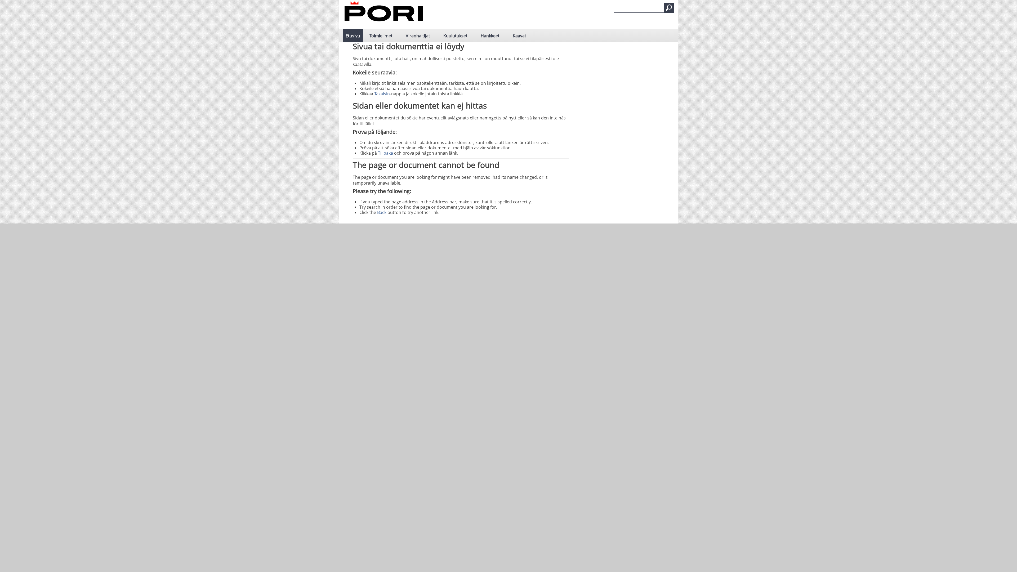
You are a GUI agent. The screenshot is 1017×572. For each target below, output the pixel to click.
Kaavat (519, 36)
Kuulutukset (455, 36)
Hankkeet (490, 36)
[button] (669, 8)
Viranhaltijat (418, 36)
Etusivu (353, 36)
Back (381, 212)
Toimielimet (380, 36)
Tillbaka (385, 153)
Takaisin (382, 94)
